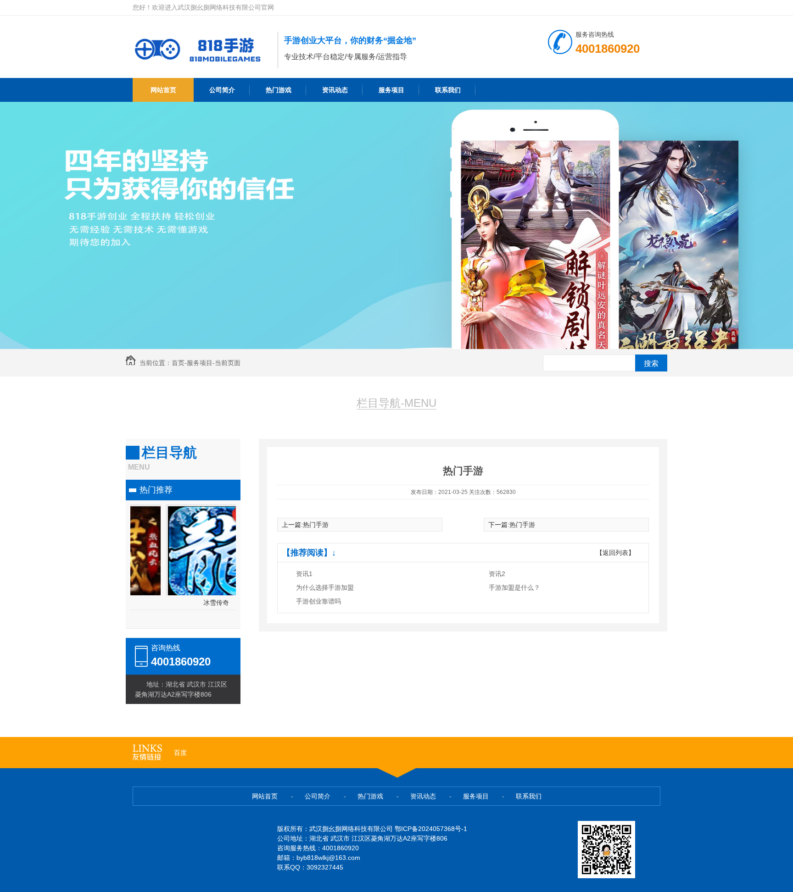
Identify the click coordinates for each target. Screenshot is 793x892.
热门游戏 (278, 90)
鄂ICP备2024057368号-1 (431, 828)
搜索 (651, 363)
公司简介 (222, 90)
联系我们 (448, 90)
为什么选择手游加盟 (325, 587)
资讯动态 (335, 90)
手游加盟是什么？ (514, 587)
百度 (180, 752)
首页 (178, 362)
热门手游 (316, 524)
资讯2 (497, 573)
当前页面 (227, 362)
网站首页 (163, 90)
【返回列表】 (615, 552)
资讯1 (304, 573)
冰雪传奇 (183, 602)
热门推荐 (156, 489)
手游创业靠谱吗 (318, 601)
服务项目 (391, 90)
